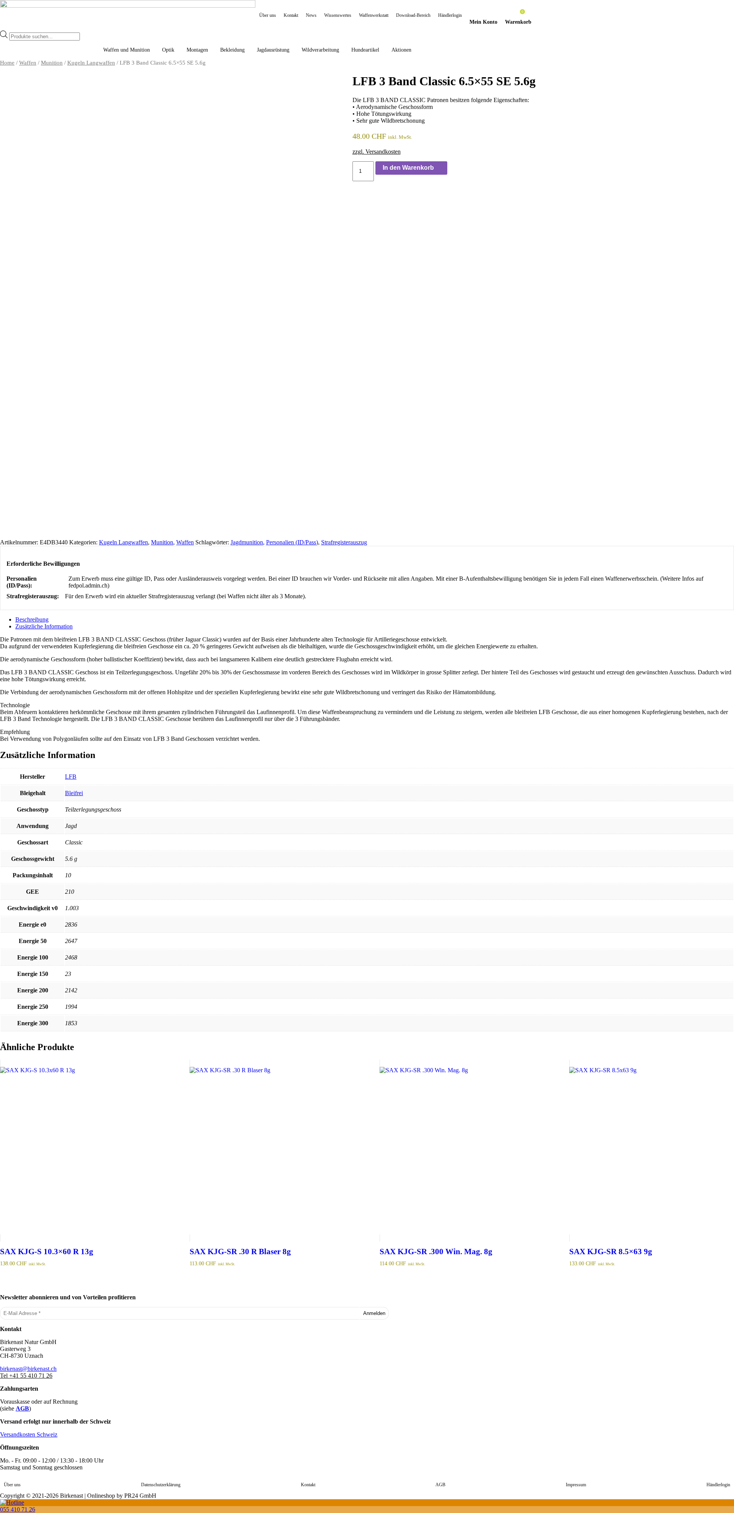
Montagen (197, 50)
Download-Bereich (413, 15)
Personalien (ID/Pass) (292, 542)
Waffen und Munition (126, 50)
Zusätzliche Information (44, 626)
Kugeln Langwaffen (91, 63)
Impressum (576, 1484)
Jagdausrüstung (273, 50)
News (311, 15)
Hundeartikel (365, 50)
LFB (70, 776)
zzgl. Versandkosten (376, 151)
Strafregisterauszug (344, 542)
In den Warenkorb (408, 167)
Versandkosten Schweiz (28, 1434)
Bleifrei (74, 793)
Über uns (267, 15)
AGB (22, 1408)
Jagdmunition (247, 542)
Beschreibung (32, 619)
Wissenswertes (337, 15)
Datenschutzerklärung (160, 1484)
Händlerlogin (450, 15)
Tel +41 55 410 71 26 (26, 1375)
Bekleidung (232, 50)
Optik (168, 50)
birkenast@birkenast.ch (28, 1368)
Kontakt (291, 15)
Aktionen (401, 50)
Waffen (27, 63)
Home (7, 63)
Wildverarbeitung (320, 50)
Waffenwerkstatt (373, 15)
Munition (52, 63)
